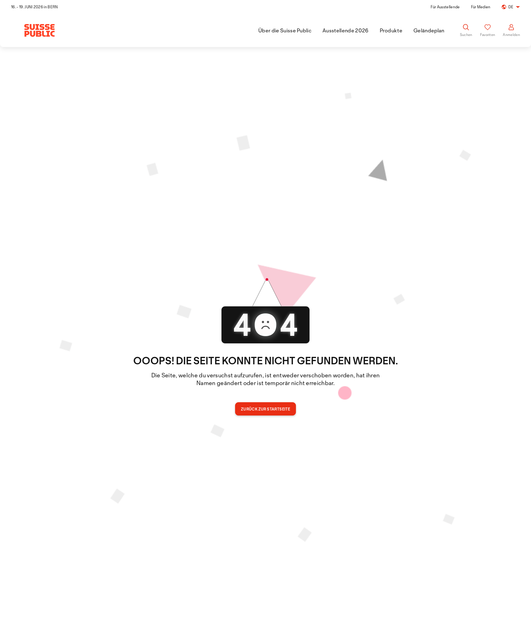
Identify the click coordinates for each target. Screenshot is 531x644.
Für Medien (481, 6)
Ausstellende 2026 (345, 30)
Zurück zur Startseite (265, 409)
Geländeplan (428, 30)
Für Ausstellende (445, 6)
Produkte (391, 30)
